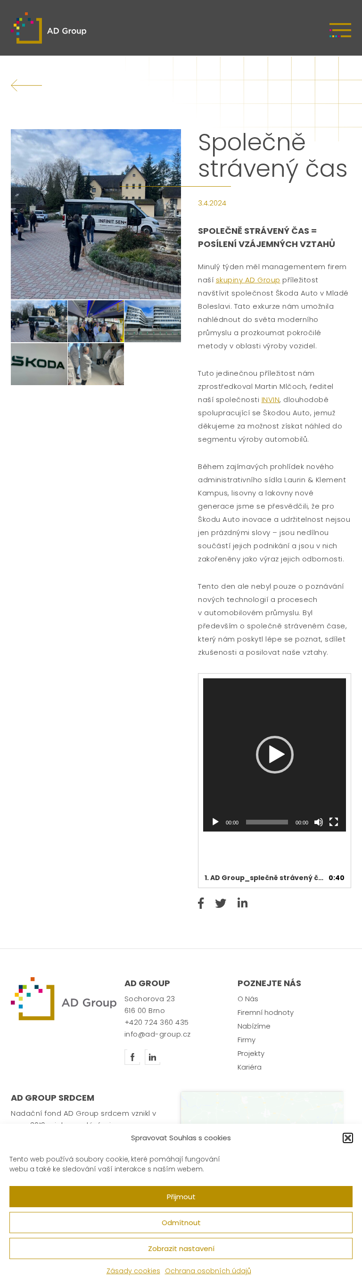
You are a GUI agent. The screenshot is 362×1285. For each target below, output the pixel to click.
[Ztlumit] (318, 822)
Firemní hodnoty (266, 1012)
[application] (274, 755)
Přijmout (181, 1197)
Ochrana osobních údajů (208, 1271)
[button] (348, 1138)
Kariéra (250, 1067)
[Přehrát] (215, 822)
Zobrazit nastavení (181, 1248)
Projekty (251, 1053)
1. (265, 877)
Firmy (246, 1040)
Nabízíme (254, 1026)
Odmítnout (181, 1222)
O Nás (248, 999)
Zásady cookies (133, 1271)
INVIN (271, 399)
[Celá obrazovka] (333, 822)
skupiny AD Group (248, 280)
